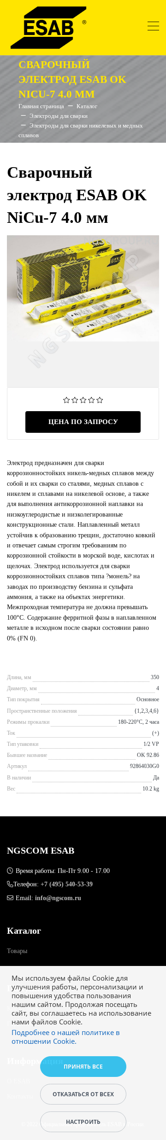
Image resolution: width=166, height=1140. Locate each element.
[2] (74, 399)
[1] (66, 399)
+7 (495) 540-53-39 (67, 884)
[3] (83, 399)
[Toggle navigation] (153, 27)
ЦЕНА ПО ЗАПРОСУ (83, 421)
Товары (17, 951)
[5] (99, 399)
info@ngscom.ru (58, 898)
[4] (91, 399)
